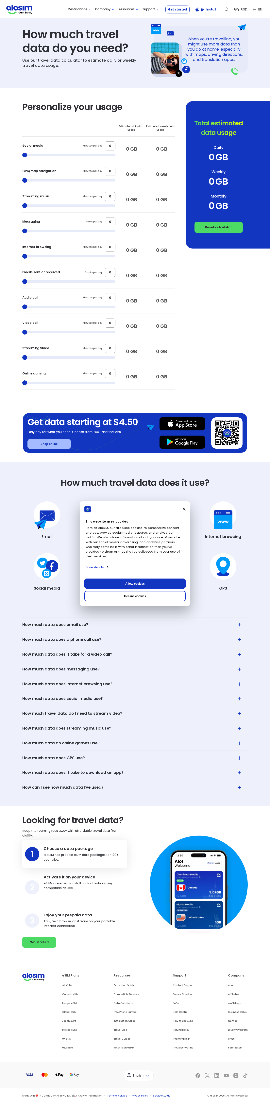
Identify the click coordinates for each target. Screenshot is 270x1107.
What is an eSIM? (124, 1047)
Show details (95, 567)
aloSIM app (234, 1003)
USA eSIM (67, 1047)
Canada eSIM (70, 994)
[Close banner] (184, 509)
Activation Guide (124, 985)
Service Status (161, 1095)
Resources (122, 975)
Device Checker (182, 994)
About (232, 985)
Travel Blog (120, 1029)
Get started (177, 9)
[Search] (227, 9)
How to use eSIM (183, 1021)
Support (179, 975)
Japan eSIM (69, 1021)
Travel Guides (122, 1038)
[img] (47, 520)
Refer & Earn (235, 1047)
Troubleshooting (183, 1047)
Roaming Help (181, 1038)
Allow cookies (135, 583)
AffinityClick (64, 1095)
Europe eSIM (69, 1003)
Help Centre (180, 1012)
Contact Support (183, 985)
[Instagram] (235, 1075)
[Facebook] (197, 1075)
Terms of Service (117, 1095)
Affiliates (233, 994)
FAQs (176, 1003)
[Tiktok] (245, 1075)
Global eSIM (69, 1012)
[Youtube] (226, 1075)
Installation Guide (125, 1021)
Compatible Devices (126, 994)
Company (236, 975)
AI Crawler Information (88, 1095)
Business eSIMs (237, 1012)
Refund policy (181, 1029)
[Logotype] (19, 9)
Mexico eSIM (69, 1029)
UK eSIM (66, 1038)
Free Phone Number (125, 1012)
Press (231, 1038)
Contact (233, 1021)
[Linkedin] (216, 1075)
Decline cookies (135, 596)
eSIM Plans (70, 975)
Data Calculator (123, 1003)
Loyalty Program (238, 1029)
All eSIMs (67, 985)
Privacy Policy (140, 1095)
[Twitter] (207, 1075)
